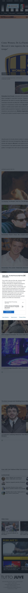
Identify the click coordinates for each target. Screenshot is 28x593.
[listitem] (14, 302)
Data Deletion (5, 317)
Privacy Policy (22, 317)
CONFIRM (8, 311)
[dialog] (14, 296)
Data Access (14, 317)
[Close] (25, 275)
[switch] (22, 306)
